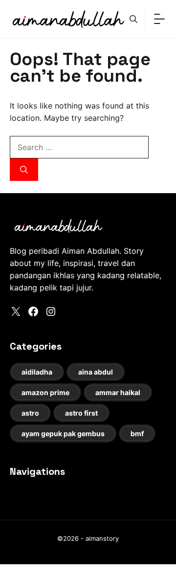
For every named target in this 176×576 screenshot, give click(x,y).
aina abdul (95, 372)
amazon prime (45, 392)
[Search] (24, 169)
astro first (81, 413)
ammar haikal (117, 392)
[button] (133, 19)
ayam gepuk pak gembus (63, 433)
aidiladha (37, 372)
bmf (137, 433)
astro (30, 413)
